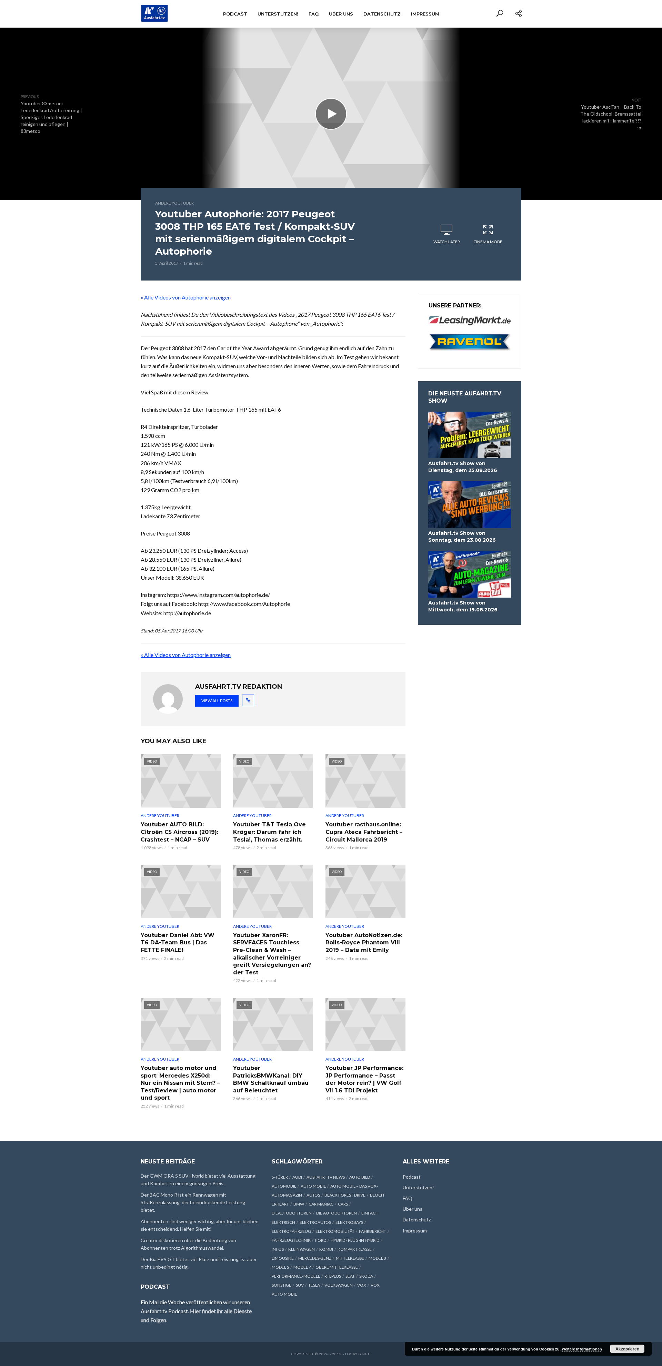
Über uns (341, 14)
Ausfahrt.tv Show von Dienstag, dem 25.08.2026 (462, 466)
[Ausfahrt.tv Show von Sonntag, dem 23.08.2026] (469, 504)
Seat (350, 1276)
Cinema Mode (487, 241)
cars (343, 1204)
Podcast (235, 14)
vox (361, 1285)
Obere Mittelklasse (336, 1267)
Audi (297, 1177)
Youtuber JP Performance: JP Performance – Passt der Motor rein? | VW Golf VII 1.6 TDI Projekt (364, 1079)
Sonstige (281, 1285)
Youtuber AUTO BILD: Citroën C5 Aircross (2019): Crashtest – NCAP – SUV (179, 832)
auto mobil (313, 1186)
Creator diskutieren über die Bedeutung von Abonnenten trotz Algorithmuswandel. (188, 1244)
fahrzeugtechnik (291, 1240)
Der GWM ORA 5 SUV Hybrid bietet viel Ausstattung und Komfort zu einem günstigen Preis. (198, 1179)
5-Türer (280, 1177)
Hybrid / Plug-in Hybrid (355, 1240)
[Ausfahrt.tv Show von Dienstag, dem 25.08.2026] (469, 435)
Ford (320, 1240)
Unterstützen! (278, 14)
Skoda (366, 1276)
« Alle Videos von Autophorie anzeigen (186, 297)
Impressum (425, 14)
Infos (278, 1249)
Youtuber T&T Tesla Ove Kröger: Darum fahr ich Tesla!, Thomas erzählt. (269, 832)
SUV (300, 1285)
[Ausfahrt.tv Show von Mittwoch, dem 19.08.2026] (469, 574)
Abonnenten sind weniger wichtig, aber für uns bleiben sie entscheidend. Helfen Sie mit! (200, 1225)
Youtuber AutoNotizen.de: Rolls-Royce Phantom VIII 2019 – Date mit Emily (363, 942)
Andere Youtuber (174, 203)
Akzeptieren (627, 1349)
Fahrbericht (372, 1231)
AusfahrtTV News (326, 1177)
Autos (313, 1195)
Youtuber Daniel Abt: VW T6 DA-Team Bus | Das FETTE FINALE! (177, 942)
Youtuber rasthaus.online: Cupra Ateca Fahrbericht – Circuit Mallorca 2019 (363, 832)
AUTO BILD (359, 1177)
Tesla (314, 1285)
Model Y (302, 1267)
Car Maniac (321, 1204)
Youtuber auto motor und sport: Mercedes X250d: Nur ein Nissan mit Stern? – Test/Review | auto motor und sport (180, 1083)
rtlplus (332, 1276)
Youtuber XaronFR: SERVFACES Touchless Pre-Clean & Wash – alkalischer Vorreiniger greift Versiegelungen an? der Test (272, 954)
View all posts (216, 700)
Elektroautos (315, 1222)
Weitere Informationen (582, 1349)
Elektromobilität (334, 1231)
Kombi (326, 1249)
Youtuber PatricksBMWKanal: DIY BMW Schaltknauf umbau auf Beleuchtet (271, 1079)
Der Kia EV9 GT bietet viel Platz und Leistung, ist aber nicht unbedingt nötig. (199, 1263)
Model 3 (377, 1258)
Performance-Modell (296, 1276)
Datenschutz (382, 14)
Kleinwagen (301, 1249)
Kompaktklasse (355, 1249)
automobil (284, 1186)
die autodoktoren (336, 1213)
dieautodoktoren (292, 1213)
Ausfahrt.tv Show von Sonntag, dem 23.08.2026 (462, 536)
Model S (280, 1267)
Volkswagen (338, 1285)
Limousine (283, 1258)
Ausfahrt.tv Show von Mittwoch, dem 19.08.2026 (463, 606)
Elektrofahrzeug (291, 1231)
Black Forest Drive (344, 1195)
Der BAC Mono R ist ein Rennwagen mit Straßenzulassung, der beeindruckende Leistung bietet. (193, 1202)
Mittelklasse (350, 1258)
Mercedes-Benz (314, 1258)
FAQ (314, 14)
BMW (298, 1204)
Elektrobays (349, 1222)
